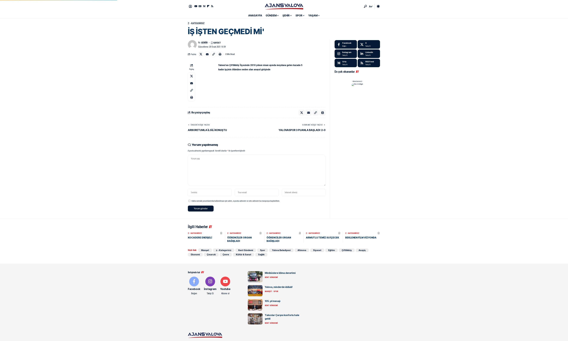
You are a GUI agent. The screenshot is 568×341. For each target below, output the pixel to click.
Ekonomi (195, 254)
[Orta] (204, 6)
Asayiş (362, 250)
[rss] (369, 63)
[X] (369, 44)
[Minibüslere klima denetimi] (255, 276)
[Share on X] (201, 54)
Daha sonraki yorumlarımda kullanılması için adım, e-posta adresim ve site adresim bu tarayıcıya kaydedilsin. (236, 201)
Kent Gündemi (245, 250)
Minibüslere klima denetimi (280, 272)
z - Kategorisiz (196, 23)
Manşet (205, 250)
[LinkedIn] (369, 53)
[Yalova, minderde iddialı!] (255, 290)
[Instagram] (346, 53)
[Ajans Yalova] (284, 6)
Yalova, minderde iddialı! (279, 286)
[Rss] (212, 6)
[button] (365, 6)
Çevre (226, 254)
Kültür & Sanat (243, 254)
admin (204, 42)
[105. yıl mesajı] (255, 304)
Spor (262, 250)
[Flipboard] (208, 6)
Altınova (302, 250)
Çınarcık (211, 254)
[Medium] (346, 63)
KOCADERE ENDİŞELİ (200, 237)
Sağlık (261, 254)
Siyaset (317, 250)
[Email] (207, 54)
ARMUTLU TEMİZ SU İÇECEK (322, 237)
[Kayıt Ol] (190, 6)
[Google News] (200, 6)
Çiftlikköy (347, 250)
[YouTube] (196, 6)
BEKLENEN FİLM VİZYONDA (360, 237)
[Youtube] (225, 286)
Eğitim (331, 250)
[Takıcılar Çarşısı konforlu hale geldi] (255, 318)
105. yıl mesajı (272, 301)
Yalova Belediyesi (281, 250)
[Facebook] (346, 44)
